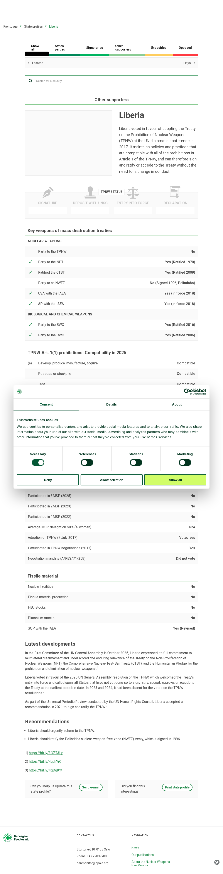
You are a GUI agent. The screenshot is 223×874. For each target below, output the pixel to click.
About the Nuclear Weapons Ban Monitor (151, 863)
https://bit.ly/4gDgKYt (45, 770)
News (135, 848)
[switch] (87, 462)
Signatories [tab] (94, 47)
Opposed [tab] (185, 47)
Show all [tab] (35, 47)
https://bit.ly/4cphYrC (45, 761)
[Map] (68, 143)
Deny (48, 480)
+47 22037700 (97, 856)
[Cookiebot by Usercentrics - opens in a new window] (187, 391)
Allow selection (111, 480)
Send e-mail (91, 787)
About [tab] (177, 404)
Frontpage (10, 26)
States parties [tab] (60, 47)
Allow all (175, 480)
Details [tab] (111, 404)
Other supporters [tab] (123, 47)
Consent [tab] (46, 404)
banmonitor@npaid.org (92, 863)
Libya (143, 63)
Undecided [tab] (159, 47)
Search (30, 81)
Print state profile (177, 787)
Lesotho (63, 63)
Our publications (143, 855)
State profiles (33, 26)
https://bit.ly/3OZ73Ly (46, 753)
